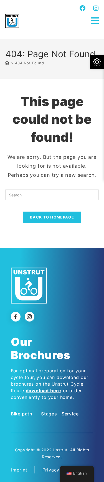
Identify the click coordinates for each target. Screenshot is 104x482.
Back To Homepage (52, 217)
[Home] (7, 63)
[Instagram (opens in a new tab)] (95, 8)
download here (43, 390)
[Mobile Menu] (95, 20)
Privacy (51, 470)
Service (70, 414)
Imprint (19, 470)
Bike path (21, 414)
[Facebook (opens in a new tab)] (83, 8)
